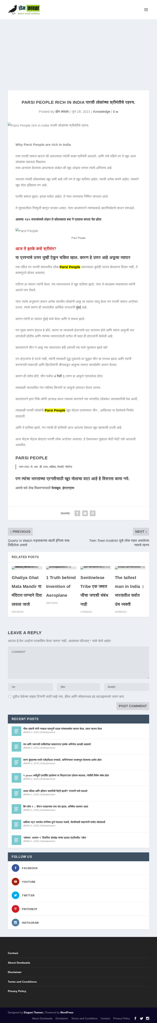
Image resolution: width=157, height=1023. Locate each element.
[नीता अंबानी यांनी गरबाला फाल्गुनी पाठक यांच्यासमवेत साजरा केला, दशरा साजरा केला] (16, 731)
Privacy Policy (17, 991)
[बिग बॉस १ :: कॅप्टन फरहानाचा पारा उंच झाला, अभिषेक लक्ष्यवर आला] (16, 809)
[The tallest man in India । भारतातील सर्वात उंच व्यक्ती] (130, 567)
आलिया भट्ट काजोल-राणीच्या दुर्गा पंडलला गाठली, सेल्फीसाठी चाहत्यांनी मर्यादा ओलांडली (64, 822)
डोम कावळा (62, 112)
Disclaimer (14, 972)
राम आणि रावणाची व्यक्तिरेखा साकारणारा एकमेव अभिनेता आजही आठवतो (57, 744)
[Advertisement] (78, 48)
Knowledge (101, 112)
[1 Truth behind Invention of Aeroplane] (61, 567)
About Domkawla (19, 962)
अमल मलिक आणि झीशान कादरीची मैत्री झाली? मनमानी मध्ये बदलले (55, 790)
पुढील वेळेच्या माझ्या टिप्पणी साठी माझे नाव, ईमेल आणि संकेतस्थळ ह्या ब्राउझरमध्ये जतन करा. (69, 697)
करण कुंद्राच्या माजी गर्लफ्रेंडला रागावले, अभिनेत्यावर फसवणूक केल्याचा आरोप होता (62, 759)
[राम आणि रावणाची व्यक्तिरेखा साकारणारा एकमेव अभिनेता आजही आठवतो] (16, 747)
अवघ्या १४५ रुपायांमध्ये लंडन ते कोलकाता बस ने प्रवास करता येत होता (58, 219)
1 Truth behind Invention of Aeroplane (61, 586)
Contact (13, 953)
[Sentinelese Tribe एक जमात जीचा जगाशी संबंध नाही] (95, 567)
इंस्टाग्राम (68, 488)
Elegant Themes (33, 1012)
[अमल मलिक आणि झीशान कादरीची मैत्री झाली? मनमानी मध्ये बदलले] (16, 793)
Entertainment (48, 732)
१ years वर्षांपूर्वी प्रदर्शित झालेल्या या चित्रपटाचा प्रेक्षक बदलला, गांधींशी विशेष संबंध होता (66, 775)
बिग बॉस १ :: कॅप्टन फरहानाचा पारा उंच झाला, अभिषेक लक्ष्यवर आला (55, 806)
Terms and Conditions (22, 981)
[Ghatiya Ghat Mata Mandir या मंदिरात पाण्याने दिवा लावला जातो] (27, 567)
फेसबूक (56, 488)
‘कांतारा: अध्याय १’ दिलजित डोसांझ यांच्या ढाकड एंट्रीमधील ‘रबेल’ (55, 837)
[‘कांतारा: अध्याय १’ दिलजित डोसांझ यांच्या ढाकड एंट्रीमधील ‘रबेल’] (16, 840)
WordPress (66, 1012)
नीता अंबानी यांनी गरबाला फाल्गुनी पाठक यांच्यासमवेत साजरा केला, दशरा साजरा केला (62, 728)
